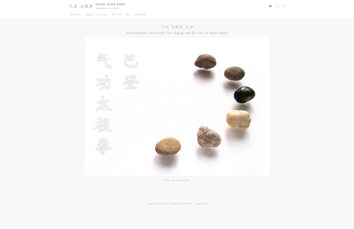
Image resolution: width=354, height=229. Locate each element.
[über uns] (237, 123)
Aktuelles (75, 14)
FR (284, 6)
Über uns (117, 14)
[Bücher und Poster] (207, 139)
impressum (201, 203)
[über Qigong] (235, 69)
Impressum (140, 14)
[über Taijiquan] (244, 95)
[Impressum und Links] (167, 150)
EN (277, 6)
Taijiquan (102, 14)
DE (270, 6)
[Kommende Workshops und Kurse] (204, 58)
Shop (128, 14)
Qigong (89, 14)
